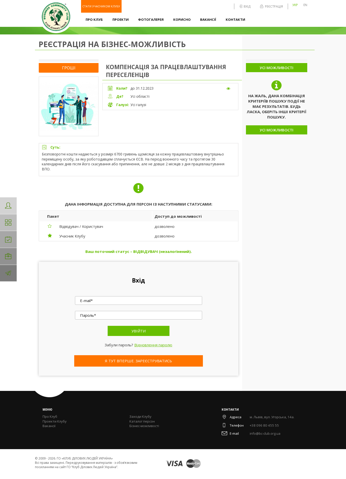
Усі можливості (276, 67)
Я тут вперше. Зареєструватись (138, 360)
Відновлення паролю (153, 344)
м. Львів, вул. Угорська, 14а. (272, 417)
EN (305, 5)
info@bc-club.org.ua (265, 433)
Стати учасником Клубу (101, 6)
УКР (295, 5)
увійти (138, 330)
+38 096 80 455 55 (264, 425)
